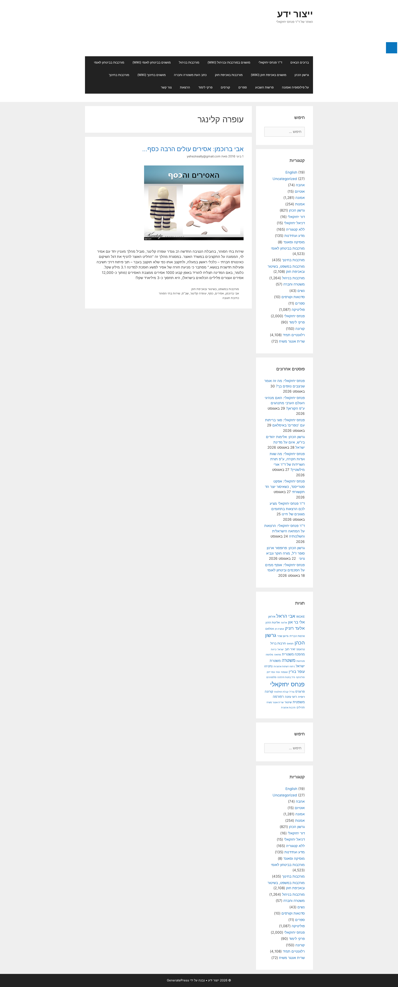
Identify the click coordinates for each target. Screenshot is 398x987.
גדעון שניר (283, 636)
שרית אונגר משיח (292, 341)
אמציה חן (279, 628)
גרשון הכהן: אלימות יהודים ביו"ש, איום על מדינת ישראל (285, 442)
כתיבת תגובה (230, 298)
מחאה (277, 654)
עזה (278, 672)
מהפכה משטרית (293, 654)
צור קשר (166, 87)
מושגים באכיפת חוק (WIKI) (268, 75)
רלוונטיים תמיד (294, 335)
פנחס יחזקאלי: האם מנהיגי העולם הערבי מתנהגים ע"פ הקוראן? (285, 403)
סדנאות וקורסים (293, 297)
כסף (210, 293)
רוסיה (301, 696)
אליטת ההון (273, 622)
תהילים (301, 707)
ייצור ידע (295, 14)
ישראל (281, 649)
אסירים (219, 293)
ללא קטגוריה (295, 229)
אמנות (300, 204)
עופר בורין (297, 671)
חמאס (290, 643)
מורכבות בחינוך (119, 75)
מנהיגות (300, 660)
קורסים (225, 87)
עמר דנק (271, 672)
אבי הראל (285, 616)
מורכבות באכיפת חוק (229, 75)
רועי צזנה (291, 697)
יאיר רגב (290, 649)
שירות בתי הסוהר (169, 293)
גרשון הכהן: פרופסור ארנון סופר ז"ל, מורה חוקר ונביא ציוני (285, 553)
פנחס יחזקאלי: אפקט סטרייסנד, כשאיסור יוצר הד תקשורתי (285, 486)
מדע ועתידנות (294, 236)
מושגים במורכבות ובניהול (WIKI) (228, 62)
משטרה (288, 660)
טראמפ (300, 649)
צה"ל (291, 691)
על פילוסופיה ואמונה (295, 87)
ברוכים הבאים (299, 62)
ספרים (242, 87)
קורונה (300, 329)
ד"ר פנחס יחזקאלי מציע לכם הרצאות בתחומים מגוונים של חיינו (287, 508)
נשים (301, 291)
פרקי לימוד (205, 87)
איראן (271, 616)
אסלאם (269, 628)
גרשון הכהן (302, 75)
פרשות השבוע (264, 87)
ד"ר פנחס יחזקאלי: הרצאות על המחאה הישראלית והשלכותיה (284, 531)
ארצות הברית (297, 636)
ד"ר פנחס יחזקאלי (270, 62)
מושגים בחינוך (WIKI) (151, 75)
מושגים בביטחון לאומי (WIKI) (151, 62)
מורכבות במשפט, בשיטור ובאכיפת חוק (215, 289)
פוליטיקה (298, 309)
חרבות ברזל (278, 643)
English (291, 172)
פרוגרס (300, 691)
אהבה (300, 185)
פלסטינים (271, 677)
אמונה (300, 198)
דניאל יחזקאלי (294, 223)
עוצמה (284, 672)
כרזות (274, 649)
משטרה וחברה (294, 284)
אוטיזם (300, 191)
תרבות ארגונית (288, 707)
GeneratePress (178, 980)
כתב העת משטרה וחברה (190, 75)
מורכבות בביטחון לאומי (109, 62)
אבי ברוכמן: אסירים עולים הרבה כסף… (193, 149)
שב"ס (185, 293)
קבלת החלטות (281, 692)
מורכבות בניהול (189, 62)
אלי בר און (296, 622)
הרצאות (185, 87)
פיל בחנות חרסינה (286, 677)
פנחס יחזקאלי (294, 316)
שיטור (288, 702)
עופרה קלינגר (198, 293)
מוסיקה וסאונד (294, 242)
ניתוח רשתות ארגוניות (284, 666)
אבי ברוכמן (232, 293)
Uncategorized (285, 179)
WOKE (300, 616)
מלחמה (269, 654)
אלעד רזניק (295, 628)
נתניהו (268, 666)
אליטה (284, 622)
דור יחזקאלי (296, 217)
